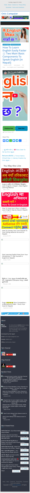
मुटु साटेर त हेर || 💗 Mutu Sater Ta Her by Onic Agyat (13, 151)
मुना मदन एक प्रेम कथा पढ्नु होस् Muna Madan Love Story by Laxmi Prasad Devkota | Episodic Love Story (13, 442)
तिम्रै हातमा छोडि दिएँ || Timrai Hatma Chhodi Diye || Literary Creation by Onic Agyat (14, 158)
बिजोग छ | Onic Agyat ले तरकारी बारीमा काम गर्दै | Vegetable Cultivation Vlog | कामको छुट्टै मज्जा (15, 280)
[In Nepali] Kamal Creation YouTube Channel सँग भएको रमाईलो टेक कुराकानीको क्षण (15, 380)
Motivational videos (15, 44)
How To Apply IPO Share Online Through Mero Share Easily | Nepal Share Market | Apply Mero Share (14, 466)
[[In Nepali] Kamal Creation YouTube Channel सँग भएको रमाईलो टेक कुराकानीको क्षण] (15, 376)
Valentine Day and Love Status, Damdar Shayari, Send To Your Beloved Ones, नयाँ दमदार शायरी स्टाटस (14, 436)
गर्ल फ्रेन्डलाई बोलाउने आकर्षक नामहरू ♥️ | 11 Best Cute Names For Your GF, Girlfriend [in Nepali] (10, 460)
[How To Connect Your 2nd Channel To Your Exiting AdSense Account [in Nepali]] (15, 216)
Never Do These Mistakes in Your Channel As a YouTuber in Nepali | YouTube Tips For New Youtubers (15, 393)
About (9, 5)
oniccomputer (17, 65)
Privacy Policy (22, 5)
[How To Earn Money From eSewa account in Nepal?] (15, 413)
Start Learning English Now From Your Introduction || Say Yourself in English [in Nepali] (15, 256)
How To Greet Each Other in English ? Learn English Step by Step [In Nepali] (14, 209)
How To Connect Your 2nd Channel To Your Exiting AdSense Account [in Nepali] (14, 232)
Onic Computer (9, 13)
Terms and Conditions (18, 7)
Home (5, 5)
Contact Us (15, 5)
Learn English (6, 44)
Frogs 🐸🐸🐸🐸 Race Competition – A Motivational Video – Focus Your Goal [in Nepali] (14, 304)
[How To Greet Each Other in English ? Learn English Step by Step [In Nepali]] (15, 193)
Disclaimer (9, 7)
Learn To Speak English (19, 67)
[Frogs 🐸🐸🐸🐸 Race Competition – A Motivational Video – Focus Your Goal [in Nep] (15, 288)
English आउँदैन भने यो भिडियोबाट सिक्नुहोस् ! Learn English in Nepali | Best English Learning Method (15, 185)
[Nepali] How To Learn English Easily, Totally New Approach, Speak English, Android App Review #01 (14, 406)
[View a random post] (27, 23)
